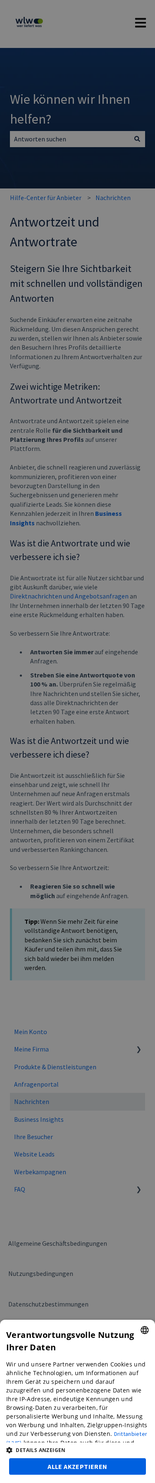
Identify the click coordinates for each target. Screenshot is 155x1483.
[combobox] (145, 1330)
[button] (77, 1450)
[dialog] (77, 1401)
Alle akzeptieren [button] (77, 1466)
